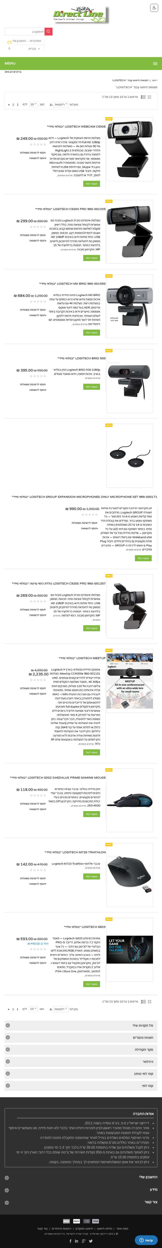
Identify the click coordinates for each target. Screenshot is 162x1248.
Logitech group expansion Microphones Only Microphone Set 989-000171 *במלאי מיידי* (84, 497)
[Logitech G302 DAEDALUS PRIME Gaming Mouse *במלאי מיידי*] (129, 800)
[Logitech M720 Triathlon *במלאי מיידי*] (129, 875)
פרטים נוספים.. (65, 175)
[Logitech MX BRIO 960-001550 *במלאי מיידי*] (129, 306)
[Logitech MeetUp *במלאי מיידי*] (129, 681)
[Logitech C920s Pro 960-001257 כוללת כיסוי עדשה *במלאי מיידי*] (129, 606)
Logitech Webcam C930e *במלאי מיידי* (76, 126)
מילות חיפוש (104, 1228)
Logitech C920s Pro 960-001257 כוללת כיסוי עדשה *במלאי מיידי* (59, 583)
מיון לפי (74, 104)
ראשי (154, 80)
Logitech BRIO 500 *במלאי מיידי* (82, 358)
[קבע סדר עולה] (51, 104)
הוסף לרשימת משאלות (32, 152)
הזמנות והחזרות (61, 1228)
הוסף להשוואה (37, 158)
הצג (42, 104)
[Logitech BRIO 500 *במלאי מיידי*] (129, 381)
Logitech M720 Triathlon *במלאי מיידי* (75, 852)
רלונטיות (60, 104)
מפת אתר (122, 1228)
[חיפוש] (49, 32)
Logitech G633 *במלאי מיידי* (85, 927)
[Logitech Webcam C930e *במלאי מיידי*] (129, 149)
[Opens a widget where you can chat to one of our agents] (146, 1240)
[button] (154, 7)
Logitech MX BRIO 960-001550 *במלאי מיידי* (72, 283)
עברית (32, 49)
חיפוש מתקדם (84, 1228)
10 (32, 104)
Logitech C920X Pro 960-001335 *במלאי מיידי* (70, 209)
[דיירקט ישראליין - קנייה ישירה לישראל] (81, 15)
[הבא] (9, 104)
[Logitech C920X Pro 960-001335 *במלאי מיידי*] (129, 232)
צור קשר (42, 1228)
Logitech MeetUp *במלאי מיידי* (82, 658)
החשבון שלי (19, 41)
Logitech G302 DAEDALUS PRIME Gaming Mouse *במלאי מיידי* (58, 777)
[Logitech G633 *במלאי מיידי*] (129, 950)
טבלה (150, 97)
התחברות (35, 41)
